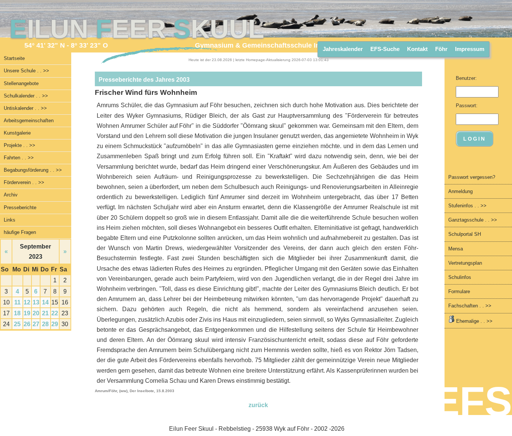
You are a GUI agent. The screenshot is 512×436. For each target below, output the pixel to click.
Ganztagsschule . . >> (472, 220)
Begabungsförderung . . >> (33, 170)
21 (45, 313)
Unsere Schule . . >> (26, 70)
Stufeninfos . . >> (467, 205)
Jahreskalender (343, 49)
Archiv (11, 195)
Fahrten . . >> (19, 157)
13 (36, 302)
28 (45, 324)
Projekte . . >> (19, 145)
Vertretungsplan (465, 263)
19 (27, 313)
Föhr (441, 49)
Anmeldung (460, 191)
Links (9, 220)
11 (17, 302)
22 (54, 313)
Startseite (14, 58)
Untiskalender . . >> (25, 108)
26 (27, 324)
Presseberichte (20, 207)
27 (36, 324)
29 (54, 324)
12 (27, 302)
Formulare (459, 291)
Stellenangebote (21, 83)
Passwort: (467, 105)
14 (45, 302)
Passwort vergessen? (471, 177)
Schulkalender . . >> (26, 96)
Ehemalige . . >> (474, 321)
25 (17, 324)
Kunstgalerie (17, 133)
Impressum (469, 49)
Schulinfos (459, 277)
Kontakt (417, 49)
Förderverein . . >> (24, 182)
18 (17, 313)
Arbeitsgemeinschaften (29, 120)
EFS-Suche (385, 49)
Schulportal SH (464, 234)
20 (36, 313)
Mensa (455, 249)
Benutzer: (466, 78)
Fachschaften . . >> (469, 306)
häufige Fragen (20, 232)
